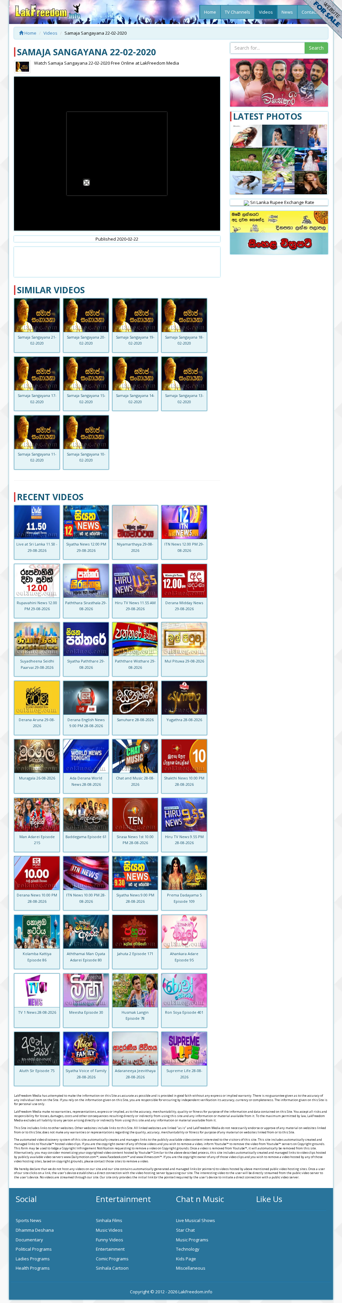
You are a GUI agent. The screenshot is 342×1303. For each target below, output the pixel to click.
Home (210, 12)
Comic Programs (112, 1259)
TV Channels (237, 12)
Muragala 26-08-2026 (37, 777)
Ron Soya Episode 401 (184, 1012)
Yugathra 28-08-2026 (184, 719)
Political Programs (34, 1249)
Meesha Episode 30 (86, 1012)
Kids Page (186, 1259)
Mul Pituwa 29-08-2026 (184, 660)
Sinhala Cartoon (112, 1268)
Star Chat (185, 1230)
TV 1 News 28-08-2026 (37, 1012)
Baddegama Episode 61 (86, 836)
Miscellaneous (190, 1268)
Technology (187, 1249)
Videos (266, 12)
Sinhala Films (109, 1220)
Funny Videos (109, 1240)
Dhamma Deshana (35, 1230)
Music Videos (109, 1230)
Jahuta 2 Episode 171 (135, 953)
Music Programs (192, 1240)
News (287, 12)
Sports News (28, 1220)
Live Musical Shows (195, 1220)
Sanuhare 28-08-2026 (135, 719)
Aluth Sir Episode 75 (36, 1070)
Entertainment (110, 1249)
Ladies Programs (33, 1259)
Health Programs (33, 1268)
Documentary (29, 1240)
